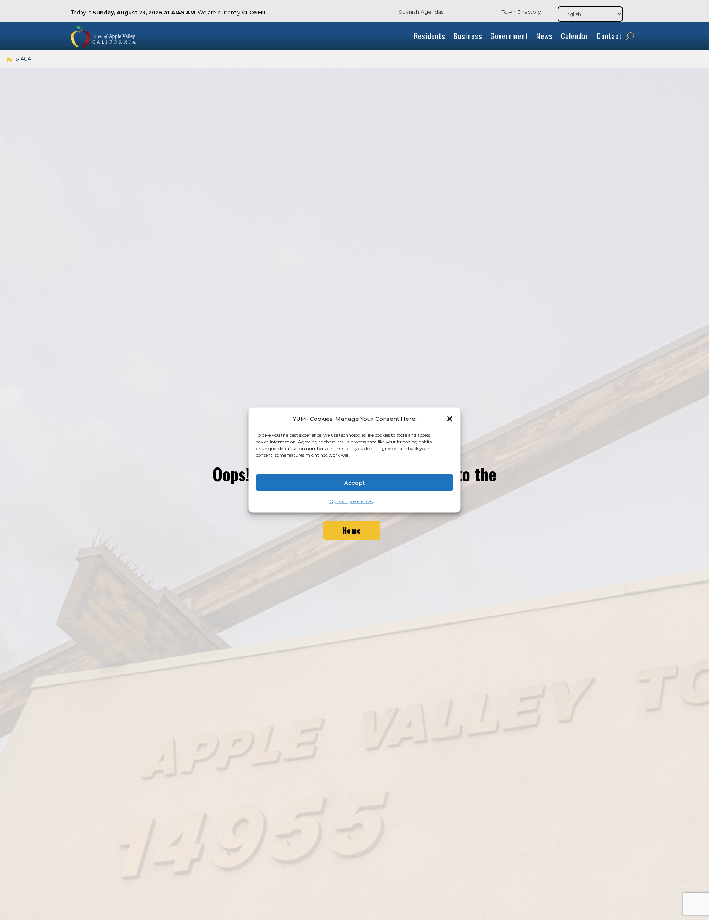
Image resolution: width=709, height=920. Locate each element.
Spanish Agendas (421, 12)
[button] (449, 419)
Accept (354, 482)
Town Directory (521, 12)
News (544, 35)
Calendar (575, 35)
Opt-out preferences (351, 501)
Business (467, 35)
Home (352, 530)
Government (509, 35)
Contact (609, 35)
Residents (429, 35)
